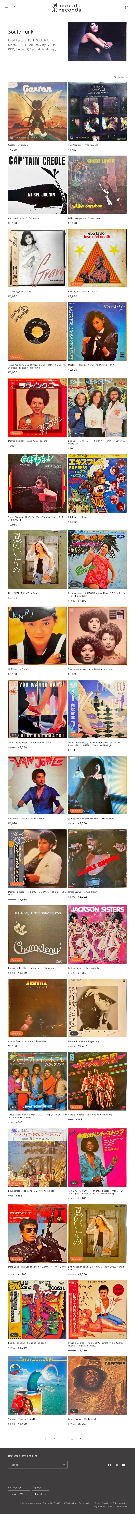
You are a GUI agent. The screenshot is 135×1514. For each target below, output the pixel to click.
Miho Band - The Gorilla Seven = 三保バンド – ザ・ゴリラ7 (37, 1268)
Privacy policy (85, 1503)
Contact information (117, 1506)
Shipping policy (120, 1503)
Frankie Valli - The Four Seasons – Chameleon (31, 968)
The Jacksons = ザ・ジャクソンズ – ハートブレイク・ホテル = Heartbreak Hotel (37, 1116)
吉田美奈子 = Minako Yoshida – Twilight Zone (91, 818)
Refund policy (70, 1503)
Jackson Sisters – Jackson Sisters (85, 968)
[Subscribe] (63, 1464)
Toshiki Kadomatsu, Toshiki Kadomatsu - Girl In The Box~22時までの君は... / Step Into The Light (94, 744)
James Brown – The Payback (82, 1419)
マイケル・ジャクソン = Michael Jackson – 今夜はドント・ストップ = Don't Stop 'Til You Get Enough (95, 1192)
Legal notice (99, 1506)
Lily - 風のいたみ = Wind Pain (22, 593)
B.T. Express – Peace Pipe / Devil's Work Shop (31, 1190)
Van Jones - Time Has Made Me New (26, 818)
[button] (7, 7)
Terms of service (102, 1503)
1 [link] (45, 1439)
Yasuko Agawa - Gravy (19, 291)
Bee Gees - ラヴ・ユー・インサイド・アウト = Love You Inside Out (96, 442)
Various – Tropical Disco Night (23, 1419)
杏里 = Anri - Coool (17, 669)
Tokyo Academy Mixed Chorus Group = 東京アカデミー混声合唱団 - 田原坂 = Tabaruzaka (37, 366)
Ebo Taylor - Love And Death (82, 291)
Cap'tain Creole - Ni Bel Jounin (23, 218)
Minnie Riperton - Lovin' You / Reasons (27, 441)
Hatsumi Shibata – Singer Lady (83, 1041)
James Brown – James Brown (82, 892)
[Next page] (89, 1438)
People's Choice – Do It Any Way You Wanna (90, 1114)
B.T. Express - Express (79, 517)
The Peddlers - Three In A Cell (83, 145)
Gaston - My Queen (18, 145)
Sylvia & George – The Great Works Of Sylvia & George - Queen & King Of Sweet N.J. (96, 1344)
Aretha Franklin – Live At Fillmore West (28, 1041)
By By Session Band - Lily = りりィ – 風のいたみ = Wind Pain (96, 1268)
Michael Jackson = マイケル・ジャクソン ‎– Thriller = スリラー (37, 893)
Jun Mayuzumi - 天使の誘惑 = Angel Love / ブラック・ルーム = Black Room (96, 594)
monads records (35, 1503)
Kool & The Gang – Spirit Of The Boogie (28, 1343)
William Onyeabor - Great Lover (84, 218)
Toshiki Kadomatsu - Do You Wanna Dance (29, 742)
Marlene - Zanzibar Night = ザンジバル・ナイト (92, 365)
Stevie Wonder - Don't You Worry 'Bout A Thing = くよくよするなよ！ (36, 518)
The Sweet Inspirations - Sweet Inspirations (90, 669)
